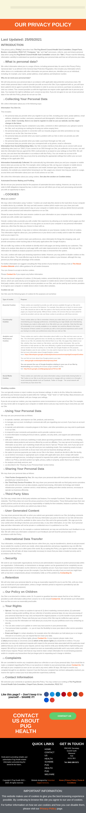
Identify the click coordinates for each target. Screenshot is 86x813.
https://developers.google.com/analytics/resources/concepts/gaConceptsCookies (54, 354)
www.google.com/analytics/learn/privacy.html (41, 360)
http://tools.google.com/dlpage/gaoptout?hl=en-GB (42, 369)
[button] (47, 7)
